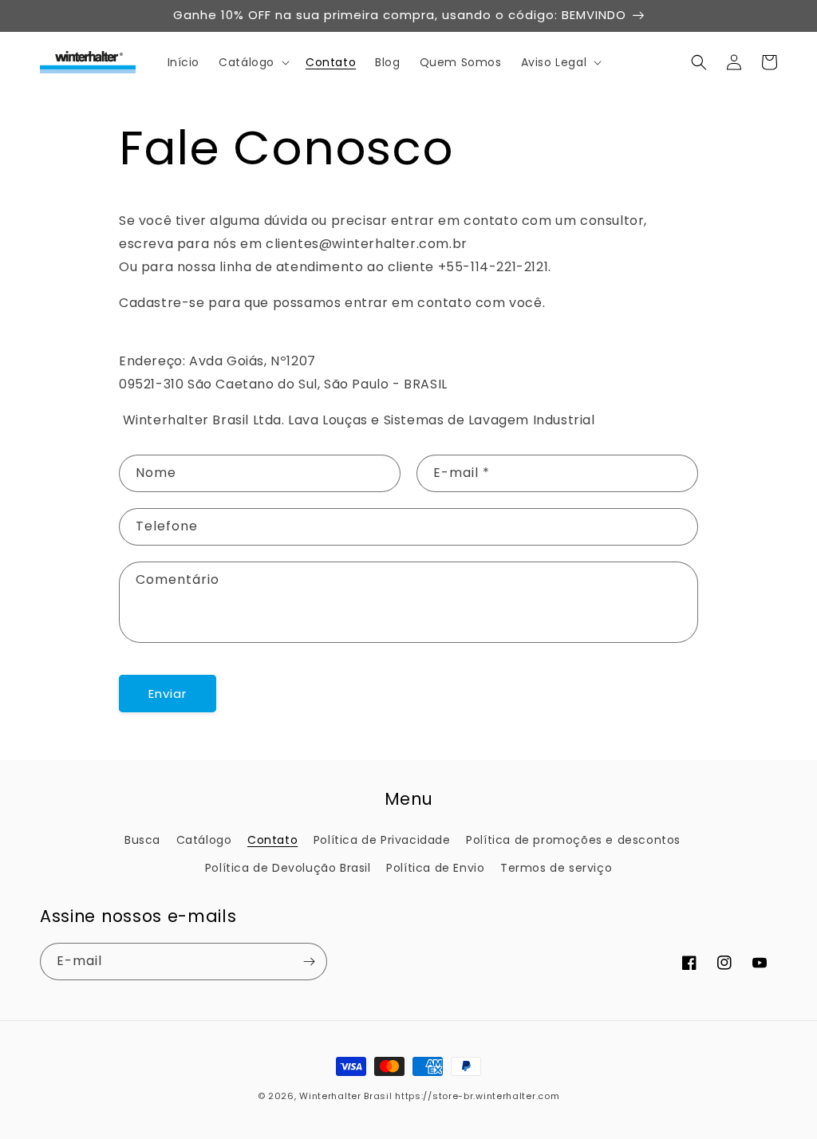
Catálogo (204, 840)
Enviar (167, 693)
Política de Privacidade (382, 840)
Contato (272, 840)
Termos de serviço (556, 868)
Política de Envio (435, 868)
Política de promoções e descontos (573, 840)
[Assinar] (308, 961)
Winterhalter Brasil (345, 1096)
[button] (252, 62)
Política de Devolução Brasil (288, 868)
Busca (142, 840)
